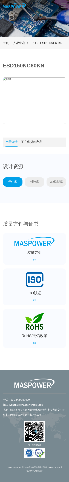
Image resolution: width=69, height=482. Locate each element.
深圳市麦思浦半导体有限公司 (33, 467)
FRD (33, 43)
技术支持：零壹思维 (34, 471)
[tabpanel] (7, 79)
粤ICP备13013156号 (53, 467)
